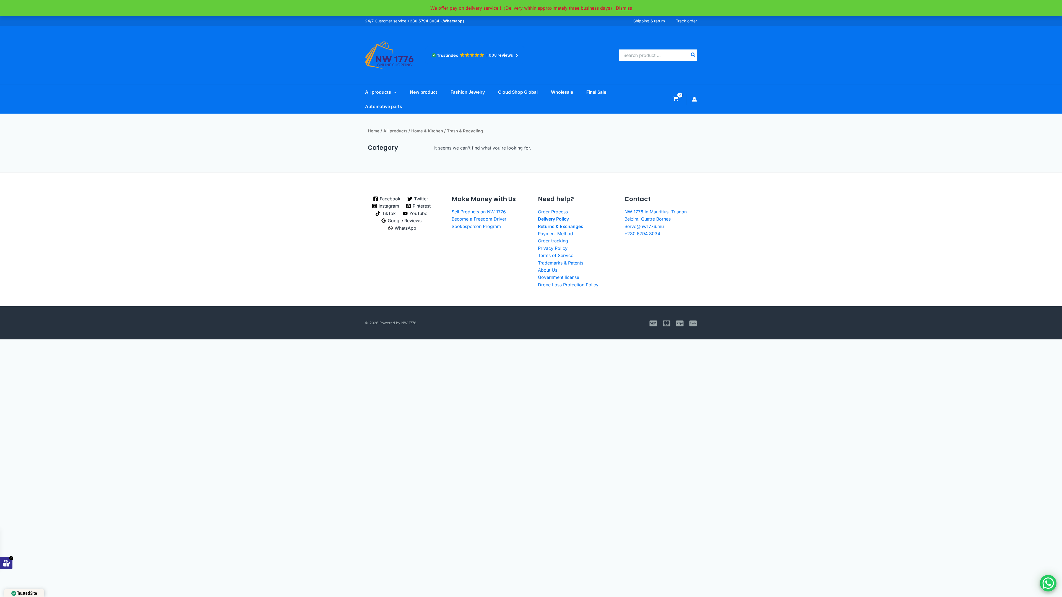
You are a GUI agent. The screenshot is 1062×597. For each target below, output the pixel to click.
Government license (558, 277)
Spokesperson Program (476, 226)
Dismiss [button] (624, 8)
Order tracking (553, 240)
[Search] (693, 55)
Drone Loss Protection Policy (568, 284)
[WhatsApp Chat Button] (1048, 583)
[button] (394, 92)
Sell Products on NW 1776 (479, 211)
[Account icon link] (694, 99)
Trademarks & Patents (560, 263)
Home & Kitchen (427, 131)
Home (373, 131)
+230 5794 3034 (642, 233)
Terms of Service (555, 255)
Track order (686, 21)
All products (395, 131)
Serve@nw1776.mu (644, 226)
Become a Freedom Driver (479, 219)
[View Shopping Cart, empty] (675, 99)
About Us (547, 270)
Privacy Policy (553, 248)
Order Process (553, 211)
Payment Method (555, 233)
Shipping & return (649, 21)
